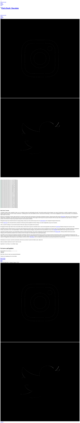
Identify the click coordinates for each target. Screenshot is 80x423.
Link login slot (43, 220)
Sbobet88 (55, 229)
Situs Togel (63, 216)
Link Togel (58, 226)
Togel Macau (32, 236)
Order (1, 3)
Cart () (1, 421)
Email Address (3, 250)
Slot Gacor (5, 222)
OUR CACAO (3, 2)
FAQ (1, 5)
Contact (1, 4)
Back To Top (2, 258)
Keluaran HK (57, 231)
